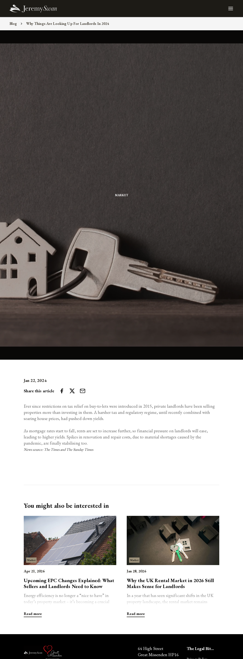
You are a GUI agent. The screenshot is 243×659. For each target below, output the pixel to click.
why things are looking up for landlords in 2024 (67, 23)
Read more (33, 613)
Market (121, 195)
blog (13, 23)
